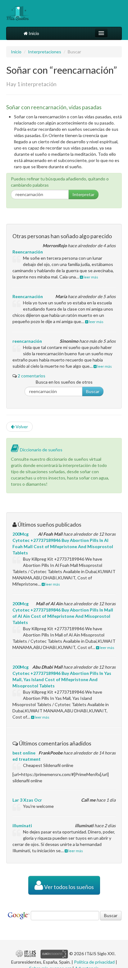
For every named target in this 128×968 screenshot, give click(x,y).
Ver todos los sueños (68, 887)
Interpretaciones (44, 51)
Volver (21, 426)
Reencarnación (27, 251)
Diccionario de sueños (40, 449)
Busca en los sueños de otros (64, 382)
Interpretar (83, 194)
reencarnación (27, 341)
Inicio (33, 33)
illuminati (22, 825)
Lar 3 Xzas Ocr (27, 800)
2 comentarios (31, 375)
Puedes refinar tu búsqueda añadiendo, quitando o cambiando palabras (60, 182)
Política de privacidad (94, 962)
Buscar (92, 391)
